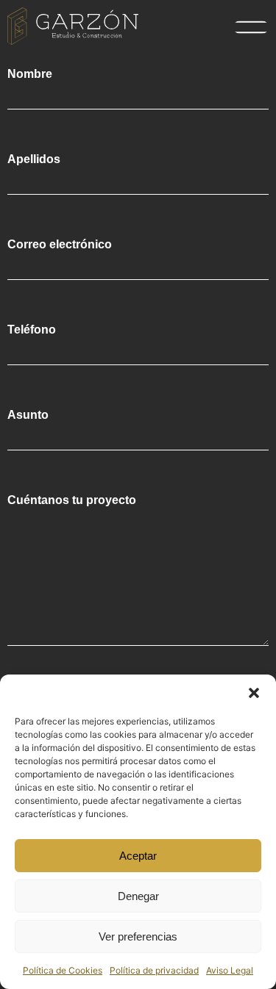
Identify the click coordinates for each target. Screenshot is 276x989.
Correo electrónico (59, 245)
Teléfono (31, 330)
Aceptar (138, 855)
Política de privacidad (154, 970)
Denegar (138, 896)
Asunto (28, 415)
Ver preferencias (138, 936)
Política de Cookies (62, 970)
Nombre (29, 74)
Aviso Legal (229, 970)
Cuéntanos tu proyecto (71, 500)
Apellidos (33, 159)
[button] (254, 693)
